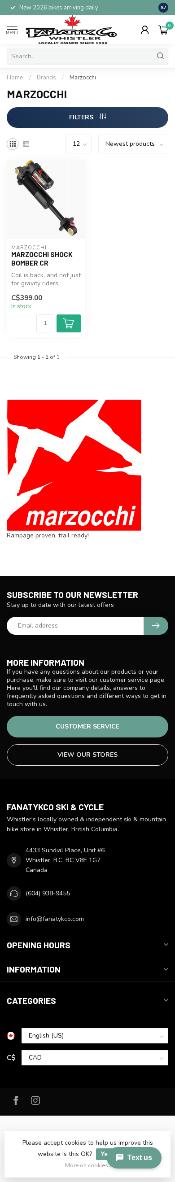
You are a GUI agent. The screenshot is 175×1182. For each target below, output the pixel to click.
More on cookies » (88, 1165)
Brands (46, 78)
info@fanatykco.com (55, 919)
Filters (82, 117)
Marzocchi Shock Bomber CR (42, 258)
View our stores (87, 754)
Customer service (87, 726)
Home (15, 78)
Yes (106, 1154)
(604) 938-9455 (48, 893)
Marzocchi (83, 78)
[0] (163, 30)
